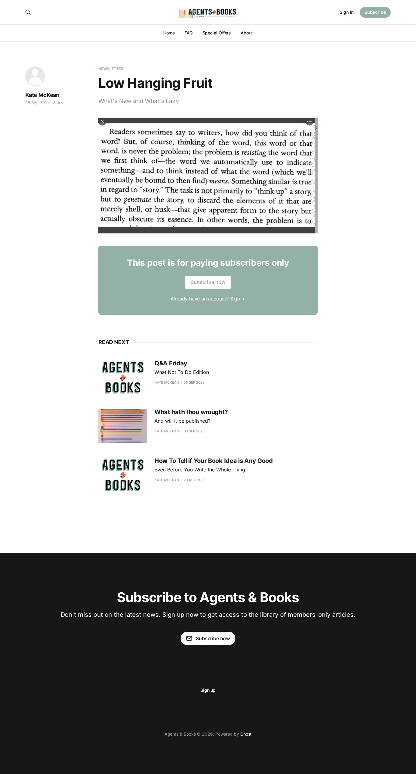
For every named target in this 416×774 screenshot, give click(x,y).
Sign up (208, 690)
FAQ (189, 32)
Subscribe (375, 12)
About (247, 32)
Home (169, 32)
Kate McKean (42, 95)
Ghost (246, 734)
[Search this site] (28, 12)
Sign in (347, 12)
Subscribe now (208, 282)
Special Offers (217, 32)
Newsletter (110, 68)
